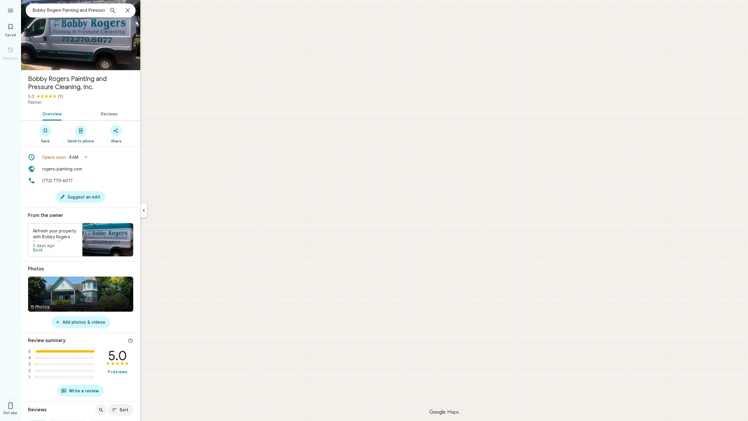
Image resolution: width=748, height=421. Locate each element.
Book (38, 250)
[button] (80, 157)
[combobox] (69, 10)
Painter (34, 102)
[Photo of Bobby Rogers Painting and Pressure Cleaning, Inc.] (80, 35)
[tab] (50, 113)
